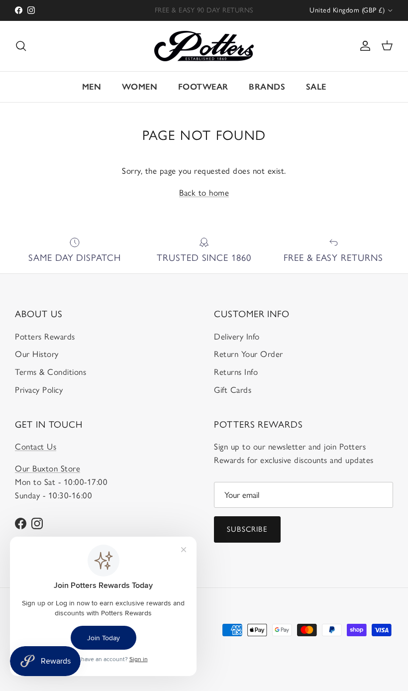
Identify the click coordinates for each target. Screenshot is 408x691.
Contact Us (35, 447)
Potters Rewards (45, 337)
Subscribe (247, 529)
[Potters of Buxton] (204, 46)
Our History (37, 354)
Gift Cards (232, 390)
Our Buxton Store (47, 468)
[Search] (21, 46)
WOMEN (140, 87)
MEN (92, 87)
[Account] (363, 46)
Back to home (204, 193)
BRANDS (267, 87)
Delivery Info (237, 337)
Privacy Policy (39, 390)
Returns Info (236, 372)
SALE (316, 87)
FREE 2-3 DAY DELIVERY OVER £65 (203, 14)
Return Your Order (248, 354)
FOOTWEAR (203, 87)
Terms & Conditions (50, 372)
